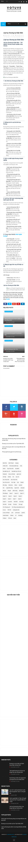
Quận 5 (4, 498)
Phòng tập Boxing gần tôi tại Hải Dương (11, 451)
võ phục (4, 518)
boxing (16, 463)
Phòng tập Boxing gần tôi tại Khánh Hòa (13, 334)
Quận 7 (14, 498)
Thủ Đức (15, 504)
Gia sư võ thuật (12, 474)
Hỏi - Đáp (13, 482)
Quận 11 (22, 493)
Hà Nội (9, 476)
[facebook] (19, 2)
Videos (11, 515)
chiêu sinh (5, 465)
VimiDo (8, 299)
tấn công (21, 501)
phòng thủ (21, 490)
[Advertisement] (14, 539)
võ (15, 515)
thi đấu (9, 504)
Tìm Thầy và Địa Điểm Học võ (17, 36)
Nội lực (4, 490)
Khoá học (11, 485)
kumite (20, 485)
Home (3, 24)
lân (3, 487)
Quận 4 (20, 496)
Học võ (17, 476)
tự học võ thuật (6, 512)
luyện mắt (17, 487)
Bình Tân (5, 463)
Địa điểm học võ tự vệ (16, 471)
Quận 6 (9, 498)
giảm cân (19, 474)
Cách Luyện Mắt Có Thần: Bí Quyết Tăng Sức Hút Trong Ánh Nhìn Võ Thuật (17, 800)
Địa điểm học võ (20, 35)
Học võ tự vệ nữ (6, 482)
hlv (13, 476)
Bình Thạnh (11, 463)
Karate (22, 482)
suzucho (10, 501)
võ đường (20, 515)
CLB (21, 465)
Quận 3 (15, 496)
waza (15, 518)
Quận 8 (19, 498)
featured (5, 474)
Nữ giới (9, 490)
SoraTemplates (10, 834)
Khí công (5, 485)
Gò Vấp (4, 476)
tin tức (4, 509)
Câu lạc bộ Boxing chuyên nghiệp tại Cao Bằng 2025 (13, 319)
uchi (12, 512)
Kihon (16, 485)
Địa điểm (17, 468)
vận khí (23, 512)
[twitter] (21, 2)
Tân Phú (4, 504)
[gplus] (24, 2)
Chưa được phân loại (13, 465)
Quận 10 (16, 493)
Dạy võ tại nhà (10, 468)
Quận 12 (5, 496)
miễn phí (22, 487)
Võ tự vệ (10, 518)
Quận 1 (11, 493)
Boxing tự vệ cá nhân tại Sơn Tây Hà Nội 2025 (13, 443)
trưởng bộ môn (16, 509)
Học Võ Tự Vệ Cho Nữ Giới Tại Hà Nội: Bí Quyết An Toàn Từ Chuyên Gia (17, 791)
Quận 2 (10, 496)
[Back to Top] (14, 840)
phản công (15, 490)
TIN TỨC (9, 509)
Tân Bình (16, 501)
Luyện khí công (9, 487)
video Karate (5, 515)
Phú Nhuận (5, 493)
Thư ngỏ (20, 504)
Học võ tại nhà (14, 479)
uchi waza (17, 512)
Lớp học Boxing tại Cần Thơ (11, 349)
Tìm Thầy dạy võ (7, 36)
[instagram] (26, 2)
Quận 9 (4, 501)
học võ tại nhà (6, 479)
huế (18, 482)
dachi (4, 468)
